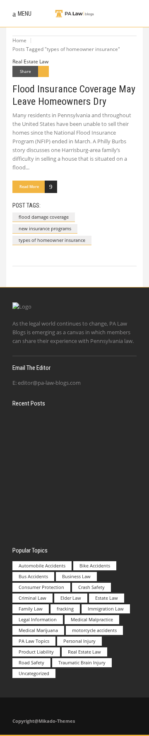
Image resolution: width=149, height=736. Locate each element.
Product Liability (36, 652)
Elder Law (70, 598)
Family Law (31, 609)
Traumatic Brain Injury (82, 662)
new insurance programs (45, 228)
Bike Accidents (94, 565)
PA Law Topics (34, 641)
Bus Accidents (33, 576)
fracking (65, 609)
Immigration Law (106, 609)
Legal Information (38, 619)
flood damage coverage (44, 217)
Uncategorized (34, 673)
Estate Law (106, 598)
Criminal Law (32, 598)
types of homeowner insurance (52, 240)
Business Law (76, 576)
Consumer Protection (41, 587)
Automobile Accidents (42, 565)
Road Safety (31, 662)
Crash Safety (91, 587)
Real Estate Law (30, 61)
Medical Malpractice (92, 619)
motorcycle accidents (94, 630)
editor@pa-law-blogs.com (49, 382)
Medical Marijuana (38, 630)
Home (19, 40)
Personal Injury (79, 641)
